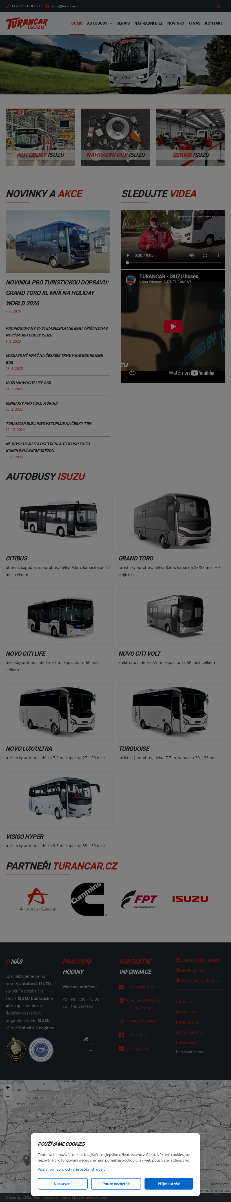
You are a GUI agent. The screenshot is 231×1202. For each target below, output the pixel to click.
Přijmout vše (169, 1183)
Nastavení (63, 1183)
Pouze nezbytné (116, 1183)
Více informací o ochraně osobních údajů (72, 1169)
